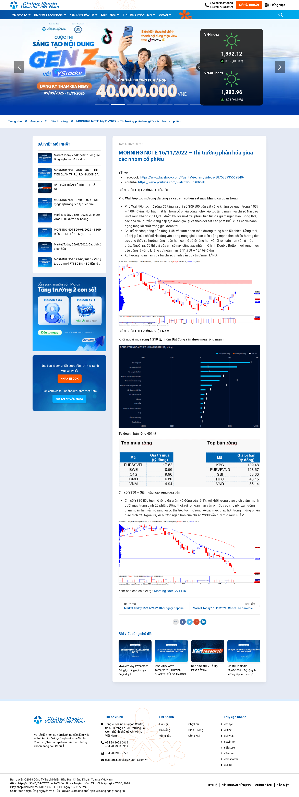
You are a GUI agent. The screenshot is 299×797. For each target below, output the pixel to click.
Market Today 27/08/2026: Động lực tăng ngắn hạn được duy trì (77, 157)
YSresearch (231, 759)
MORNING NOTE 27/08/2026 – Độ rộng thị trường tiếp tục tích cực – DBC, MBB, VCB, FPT (76, 202)
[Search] (281, 15)
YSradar (229, 753)
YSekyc (228, 724)
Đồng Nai (194, 735)
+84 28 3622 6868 (221, 3)
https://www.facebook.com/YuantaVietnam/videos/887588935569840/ (192, 177)
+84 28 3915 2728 (116, 753)
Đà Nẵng (164, 730)
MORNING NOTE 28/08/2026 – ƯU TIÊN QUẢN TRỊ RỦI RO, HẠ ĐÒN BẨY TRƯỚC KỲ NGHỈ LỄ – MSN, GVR (77, 173)
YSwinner (230, 741)
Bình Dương (195, 730)
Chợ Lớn (193, 724)
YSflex (227, 730)
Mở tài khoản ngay (69, 398)
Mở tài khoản (249, 5)
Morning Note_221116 (170, 591)
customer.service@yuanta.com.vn (126, 759)
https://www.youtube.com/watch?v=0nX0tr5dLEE (173, 182)
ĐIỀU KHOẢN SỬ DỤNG (236, 785)
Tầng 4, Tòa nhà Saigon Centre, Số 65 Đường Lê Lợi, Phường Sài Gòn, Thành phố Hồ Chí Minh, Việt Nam (125, 730)
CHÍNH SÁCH (263, 785)
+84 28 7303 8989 (221, 7)
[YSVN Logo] (34, 5)
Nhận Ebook (70, 378)
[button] (276, 5)
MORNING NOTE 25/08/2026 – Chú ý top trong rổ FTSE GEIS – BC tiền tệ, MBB (77, 262)
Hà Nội (163, 724)
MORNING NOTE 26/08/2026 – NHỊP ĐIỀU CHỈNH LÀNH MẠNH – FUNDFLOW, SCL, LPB (77, 232)
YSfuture (229, 747)
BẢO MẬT (283, 785)
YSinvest (229, 735)
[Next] (280, 67)
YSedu (228, 764)
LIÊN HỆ (212, 785)
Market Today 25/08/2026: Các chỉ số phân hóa (77, 246)
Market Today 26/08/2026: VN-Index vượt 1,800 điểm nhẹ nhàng (77, 217)
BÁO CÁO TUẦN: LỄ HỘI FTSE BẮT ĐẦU (75, 187)
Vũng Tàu (165, 735)
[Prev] (19, 67)
